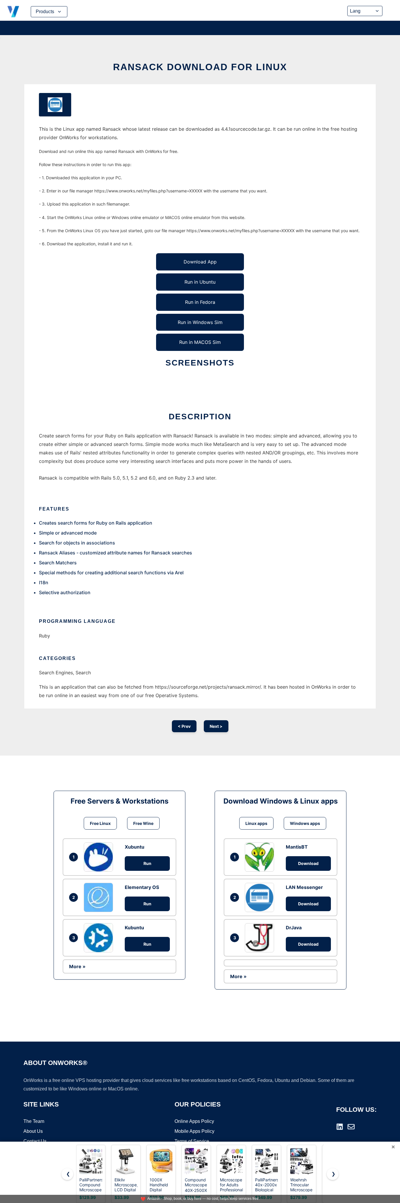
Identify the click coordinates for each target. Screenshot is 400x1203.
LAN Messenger (304, 887)
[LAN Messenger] (261, 897)
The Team (33, 1121)
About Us (33, 1131)
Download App (200, 262)
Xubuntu (134, 847)
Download (308, 863)
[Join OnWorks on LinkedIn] (339, 1126)
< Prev (184, 726)
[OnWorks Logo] (13, 11)
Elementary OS (142, 887)
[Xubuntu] (100, 857)
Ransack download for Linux (200, 67)
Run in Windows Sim (200, 322)
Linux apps (256, 823)
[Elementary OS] (100, 897)
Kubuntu (134, 927)
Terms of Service (192, 1141)
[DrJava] (261, 937)
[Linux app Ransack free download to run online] (55, 104)
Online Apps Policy (194, 1121)
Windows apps (305, 823)
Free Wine (143, 823)
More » (77, 966)
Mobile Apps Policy (194, 1131)
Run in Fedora (200, 302)
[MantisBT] (261, 857)
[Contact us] (351, 1126)
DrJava (294, 927)
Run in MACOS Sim (200, 342)
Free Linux (100, 823)
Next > (216, 726)
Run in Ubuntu (200, 282)
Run (147, 863)
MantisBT (297, 847)
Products (45, 11)
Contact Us (35, 1141)
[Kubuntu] (100, 937)
